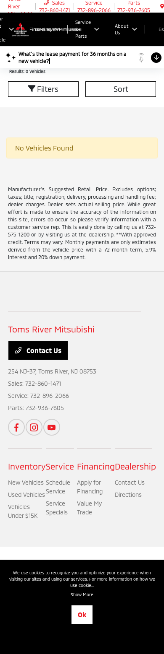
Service (60, 466)
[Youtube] (51, 427)
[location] (162, 6)
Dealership (135, 466)
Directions (128, 494)
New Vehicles (26, 482)
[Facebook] (16, 427)
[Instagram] (34, 427)
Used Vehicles (26, 494)
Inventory (27, 466)
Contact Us (43, 350)
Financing (96, 466)
